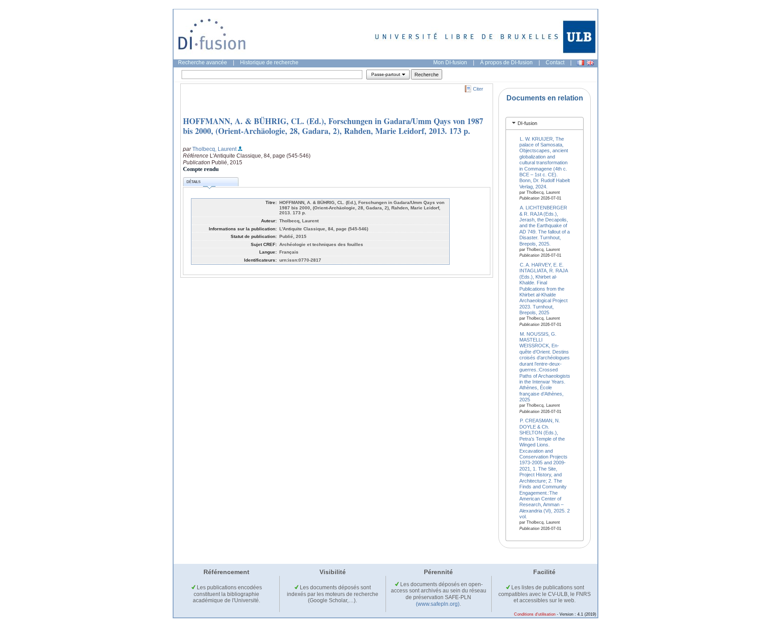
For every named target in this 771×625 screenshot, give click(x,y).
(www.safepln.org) (438, 604)
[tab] (545, 123)
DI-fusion (527, 123)
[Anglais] (590, 62)
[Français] (580, 62)
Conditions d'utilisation (534, 614)
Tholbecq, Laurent (214, 149)
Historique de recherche (269, 62)
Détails (193, 182)
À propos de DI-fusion (506, 62)
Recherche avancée (202, 62)
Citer (478, 89)
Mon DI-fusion (450, 62)
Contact (555, 62)
